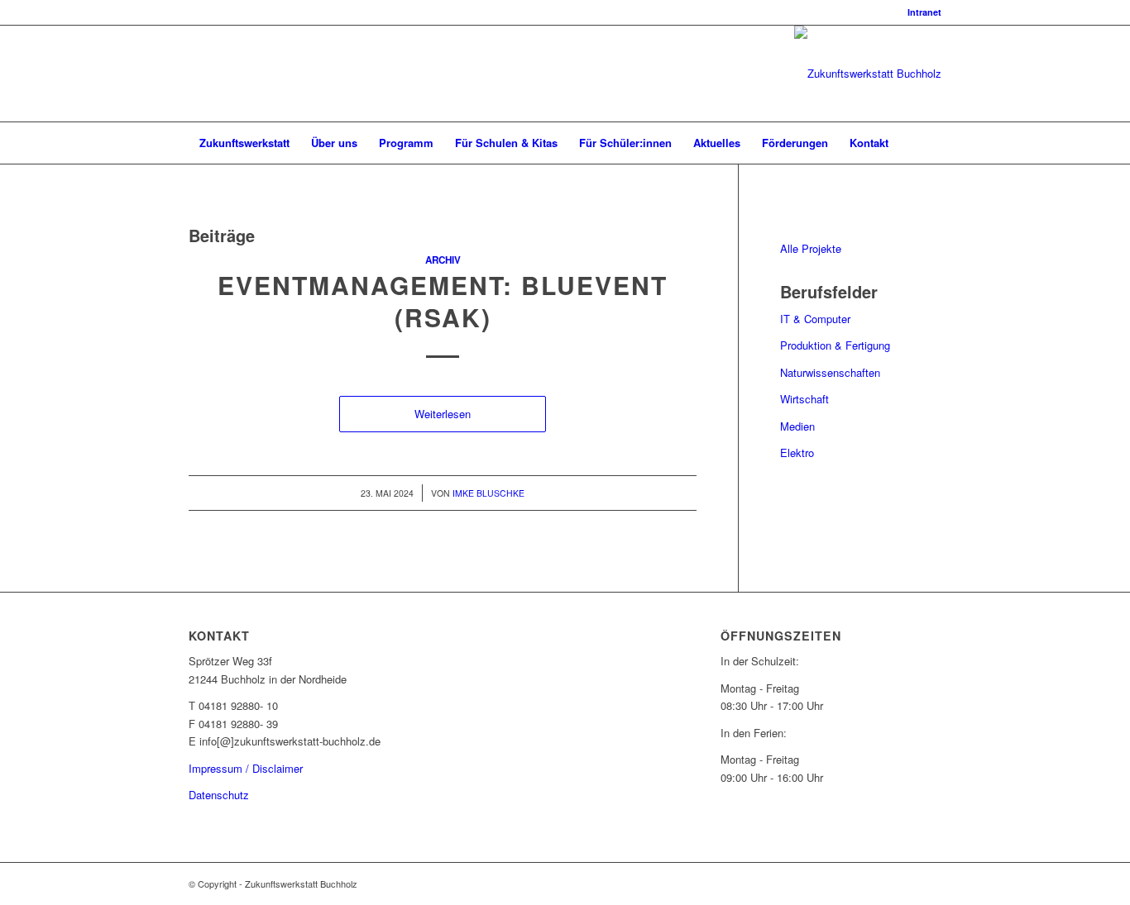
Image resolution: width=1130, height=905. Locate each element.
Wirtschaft (804, 399)
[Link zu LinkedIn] (193, 73)
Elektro (797, 452)
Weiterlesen (442, 414)
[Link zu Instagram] (218, 73)
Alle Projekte (810, 248)
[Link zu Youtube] (243, 73)
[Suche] (930, 143)
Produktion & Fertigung (835, 345)
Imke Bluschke (488, 493)
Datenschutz (219, 795)
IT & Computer (815, 318)
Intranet (924, 12)
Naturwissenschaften (830, 372)
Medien (797, 426)
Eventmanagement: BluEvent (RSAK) (443, 301)
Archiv (443, 260)
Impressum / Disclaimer (246, 768)
